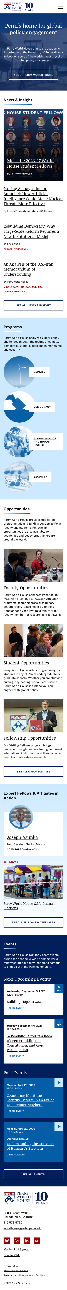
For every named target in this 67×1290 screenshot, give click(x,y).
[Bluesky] (7, 1240)
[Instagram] (17, 1240)
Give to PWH (12, 1255)
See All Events (33, 1174)
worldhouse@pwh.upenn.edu (22, 1228)
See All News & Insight (33, 305)
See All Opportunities (33, 771)
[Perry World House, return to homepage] (18, 6)
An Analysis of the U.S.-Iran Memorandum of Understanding (28, 269)
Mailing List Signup (16, 1249)
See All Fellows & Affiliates (33, 922)
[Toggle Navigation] (60, 7)
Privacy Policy (11, 1266)
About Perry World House (33, 75)
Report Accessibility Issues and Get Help (24, 1275)
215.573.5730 (13, 1222)
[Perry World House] (26, 1198)
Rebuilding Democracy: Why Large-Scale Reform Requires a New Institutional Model (31, 231)
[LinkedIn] (27, 1240)
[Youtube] (37, 1240)
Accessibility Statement (16, 1270)
